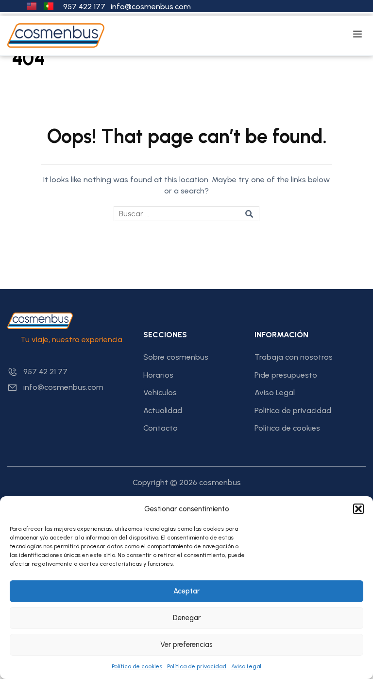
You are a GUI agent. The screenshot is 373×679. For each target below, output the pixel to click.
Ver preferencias (186, 644)
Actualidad (162, 410)
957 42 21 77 (45, 371)
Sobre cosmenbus (175, 357)
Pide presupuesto (285, 375)
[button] (358, 509)
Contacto (160, 428)
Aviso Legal (246, 666)
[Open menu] (359, 35)
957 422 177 (84, 6)
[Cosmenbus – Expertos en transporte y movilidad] (55, 34)
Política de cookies (137, 666)
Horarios (158, 375)
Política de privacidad (196, 666)
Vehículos (160, 392)
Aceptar (186, 591)
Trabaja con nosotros (293, 357)
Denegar (187, 617)
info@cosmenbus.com (151, 6)
